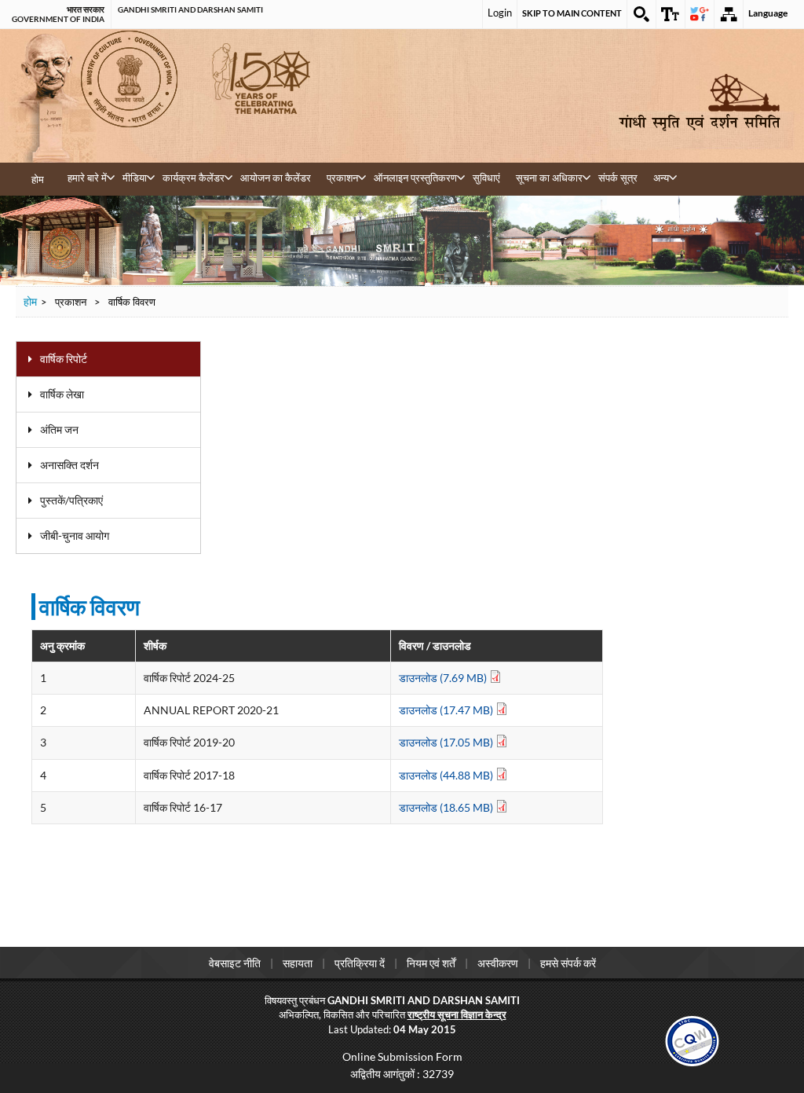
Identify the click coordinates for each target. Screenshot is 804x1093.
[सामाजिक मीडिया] (699, 14)
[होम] (699, 103)
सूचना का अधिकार (549, 177)
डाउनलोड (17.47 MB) (447, 710)
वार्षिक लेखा (62, 394)
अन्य (661, 177)
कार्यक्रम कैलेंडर (194, 177)
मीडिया (134, 177)
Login (500, 12)
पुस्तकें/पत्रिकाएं (71, 500)
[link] (692, 1039)
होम (37, 179)
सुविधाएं (486, 177)
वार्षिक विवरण (89, 606)
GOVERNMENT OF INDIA (58, 19)
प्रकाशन (342, 177)
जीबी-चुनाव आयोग (74, 535)
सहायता (297, 963)
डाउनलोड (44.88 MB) (447, 775)
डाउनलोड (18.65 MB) (447, 807)
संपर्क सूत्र (618, 177)
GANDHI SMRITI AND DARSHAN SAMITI (190, 9)
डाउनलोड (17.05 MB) (447, 742)
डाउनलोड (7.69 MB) (444, 677)
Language (768, 13)
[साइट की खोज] (641, 14)
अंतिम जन (59, 429)
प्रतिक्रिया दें (359, 963)
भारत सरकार (85, 9)
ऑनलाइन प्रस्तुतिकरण (415, 177)
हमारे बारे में (87, 177)
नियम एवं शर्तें (431, 963)
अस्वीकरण (497, 963)
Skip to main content (572, 13)
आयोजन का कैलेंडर (275, 177)
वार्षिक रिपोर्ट (63, 358)
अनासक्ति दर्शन (69, 464)
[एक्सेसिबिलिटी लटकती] (670, 14)
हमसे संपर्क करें (568, 963)
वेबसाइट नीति (235, 963)
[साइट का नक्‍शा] (728, 14)
